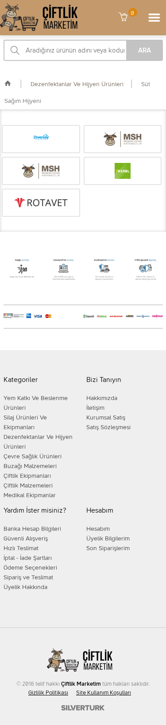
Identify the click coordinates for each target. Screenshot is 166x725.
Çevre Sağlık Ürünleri (33, 456)
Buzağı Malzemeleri (30, 466)
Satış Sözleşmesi (108, 427)
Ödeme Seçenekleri (30, 568)
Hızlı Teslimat (21, 548)
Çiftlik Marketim (81, 684)
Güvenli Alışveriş (26, 539)
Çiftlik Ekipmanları (27, 476)
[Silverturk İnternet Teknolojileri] (83, 709)
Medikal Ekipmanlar (30, 495)
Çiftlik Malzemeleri (28, 486)
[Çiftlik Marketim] (39, 29)
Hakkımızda (101, 398)
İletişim (95, 408)
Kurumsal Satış (105, 418)
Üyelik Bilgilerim (108, 539)
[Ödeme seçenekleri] (83, 279)
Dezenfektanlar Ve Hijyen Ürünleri (76, 84)
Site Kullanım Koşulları (103, 693)
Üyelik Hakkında (25, 587)
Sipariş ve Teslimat (28, 577)
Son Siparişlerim (108, 548)
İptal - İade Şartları (28, 558)
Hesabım (98, 529)
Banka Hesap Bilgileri (32, 529)
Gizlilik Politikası (48, 693)
